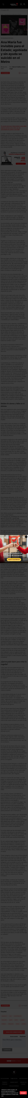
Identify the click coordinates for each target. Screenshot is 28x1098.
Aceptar (23, 1093)
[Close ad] (26, 537)
